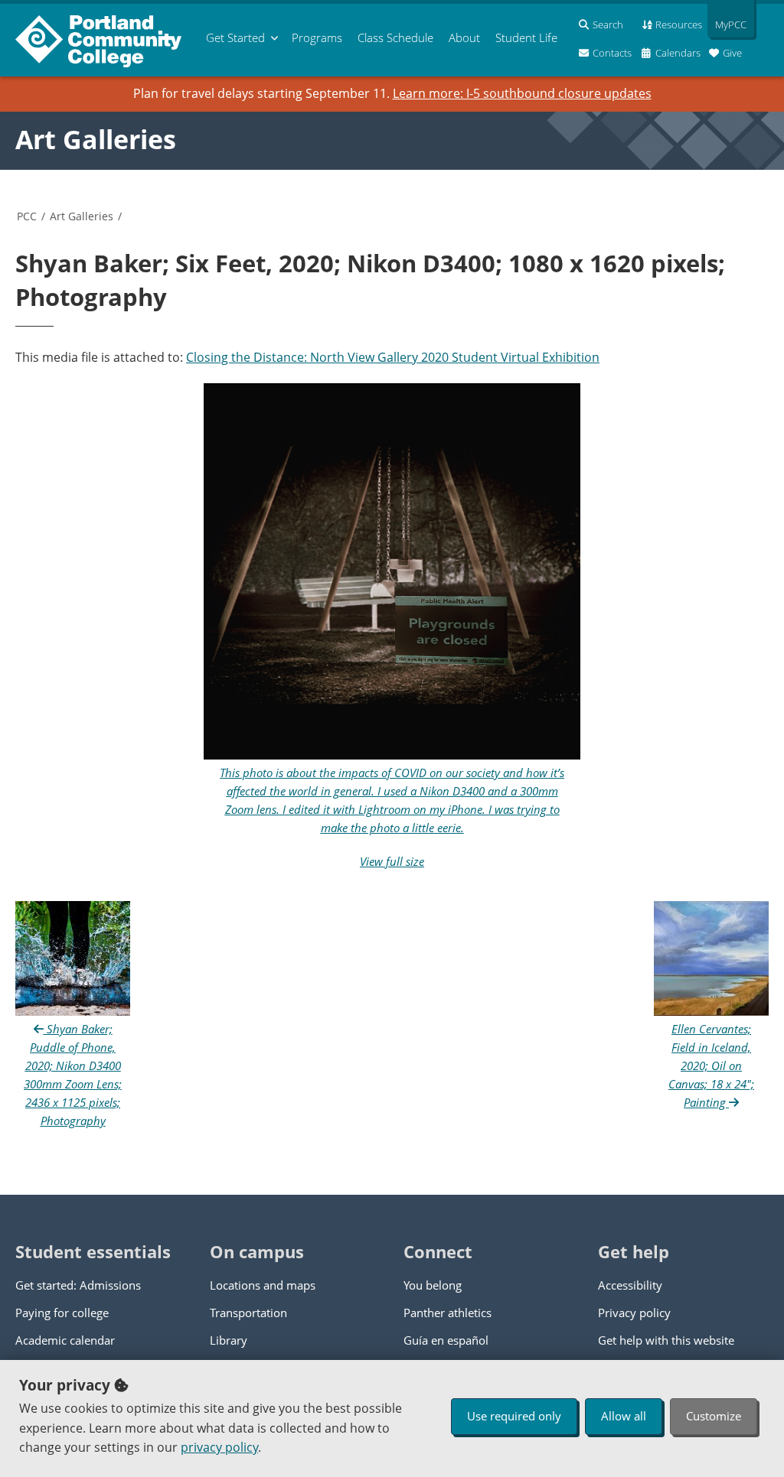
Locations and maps (262, 1285)
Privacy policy (634, 1312)
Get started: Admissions (78, 1285)
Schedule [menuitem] (395, 37)
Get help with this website (666, 1340)
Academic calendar (65, 1340)
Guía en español (445, 1340)
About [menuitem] (464, 37)
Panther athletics (447, 1312)
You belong (432, 1285)
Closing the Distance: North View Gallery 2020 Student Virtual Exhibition (392, 357)
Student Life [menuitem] (526, 37)
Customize (713, 1415)
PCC (27, 216)
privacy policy (219, 1447)
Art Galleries (95, 139)
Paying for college (62, 1312)
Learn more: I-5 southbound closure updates (522, 93)
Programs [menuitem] (317, 37)
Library (228, 1340)
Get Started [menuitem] (235, 37)
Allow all (623, 1415)
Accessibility (630, 1285)
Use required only (514, 1415)
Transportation (248, 1312)
